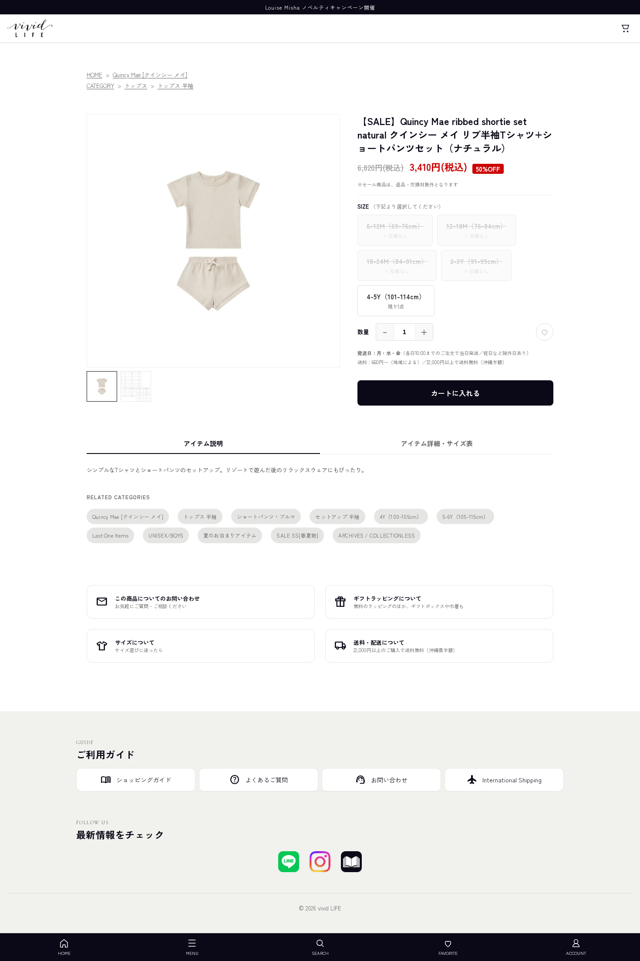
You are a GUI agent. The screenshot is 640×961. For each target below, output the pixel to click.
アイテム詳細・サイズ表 (437, 443)
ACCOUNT (576, 953)
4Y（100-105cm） (401, 516)
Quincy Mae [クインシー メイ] (150, 75)
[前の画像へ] (99, 241)
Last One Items (110, 535)
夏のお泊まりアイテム (229, 535)
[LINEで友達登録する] (288, 861)
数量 (363, 332)
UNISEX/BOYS (165, 535)
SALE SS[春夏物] (297, 535)
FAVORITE (448, 953)
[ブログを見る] (351, 861)
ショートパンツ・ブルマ (266, 516)
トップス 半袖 (175, 85)
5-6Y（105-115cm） (465, 516)
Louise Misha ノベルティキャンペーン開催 (320, 7)
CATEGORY (100, 85)
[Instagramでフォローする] (320, 861)
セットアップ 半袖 (337, 516)
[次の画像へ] (327, 241)
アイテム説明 (203, 443)
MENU (192, 953)
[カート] (625, 28)
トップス (136, 85)
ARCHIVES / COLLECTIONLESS (376, 535)
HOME (94, 75)
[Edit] (544, 123)
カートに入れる (455, 393)
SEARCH (320, 953)
